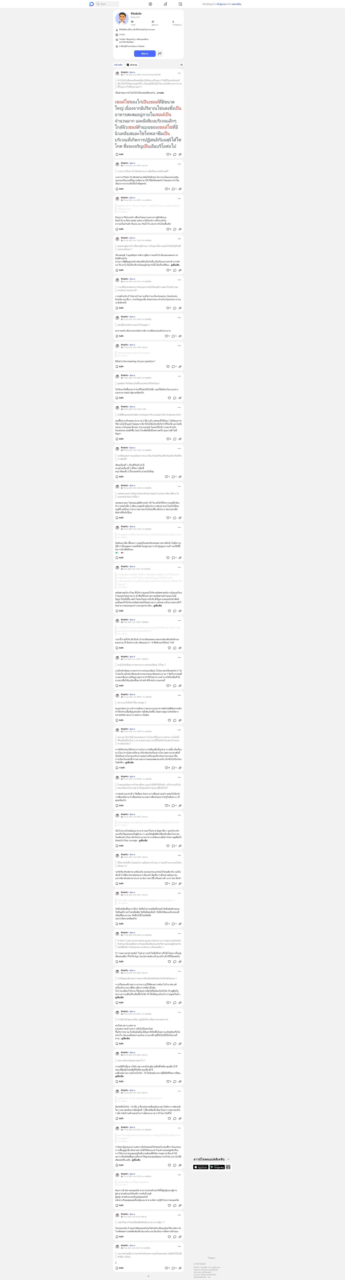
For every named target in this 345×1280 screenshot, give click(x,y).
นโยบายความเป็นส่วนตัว (202, 1272)
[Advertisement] (212, 1214)
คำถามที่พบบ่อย (214, 1267)
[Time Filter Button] (181, 64)
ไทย (209, 1277)
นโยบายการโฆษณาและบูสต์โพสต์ (206, 1270)
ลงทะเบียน (236, 4)
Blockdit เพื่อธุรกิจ (200, 1277)
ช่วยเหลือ (204, 1267)
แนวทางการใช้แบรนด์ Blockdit (205, 1275)
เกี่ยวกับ (196, 1267)
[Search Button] (98, 4)
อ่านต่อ (160, 92)
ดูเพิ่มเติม (175, 264)
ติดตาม (145, 53)
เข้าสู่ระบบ (221, 4)
